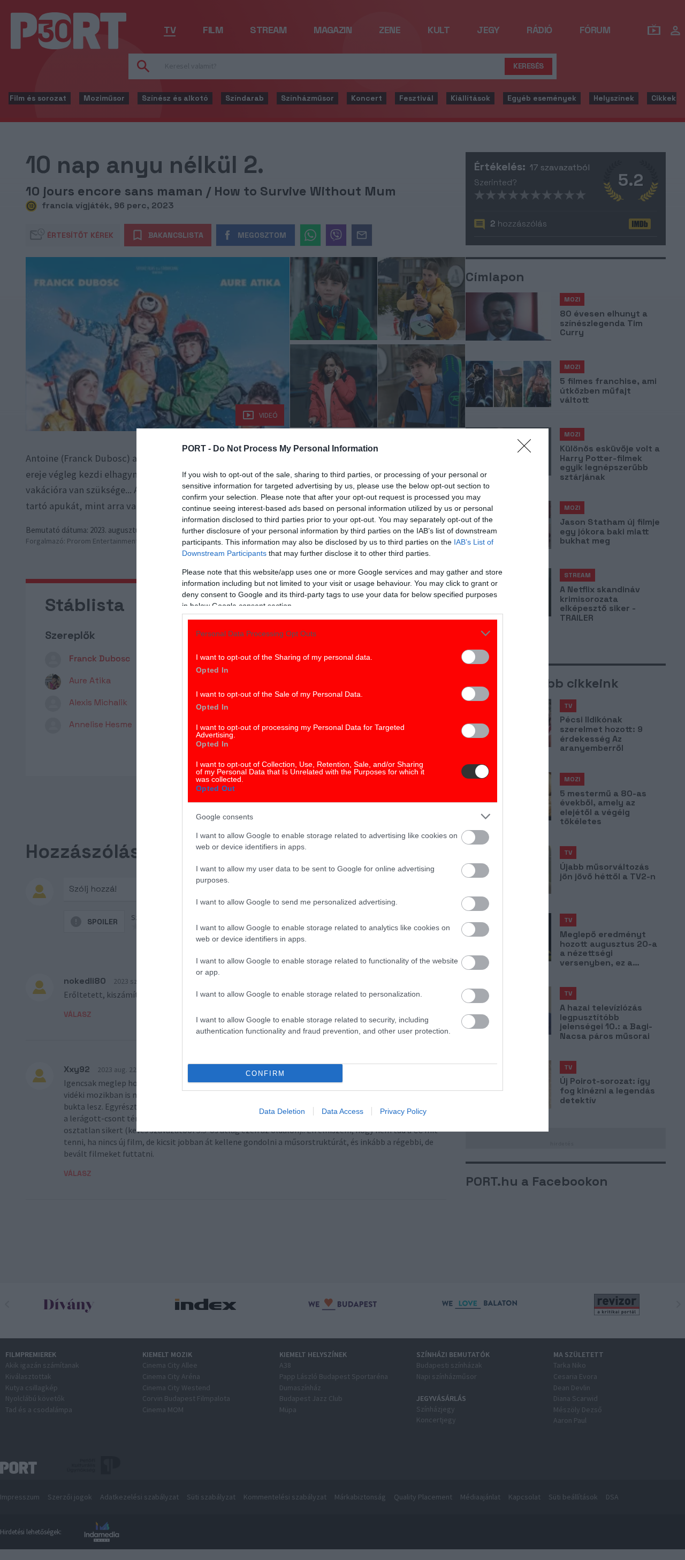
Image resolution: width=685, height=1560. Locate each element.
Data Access (342, 1111)
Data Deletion (282, 1111)
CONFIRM (265, 1073)
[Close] (527, 449)
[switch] (475, 657)
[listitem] (342, 633)
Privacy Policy (403, 1111)
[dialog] (342, 780)
